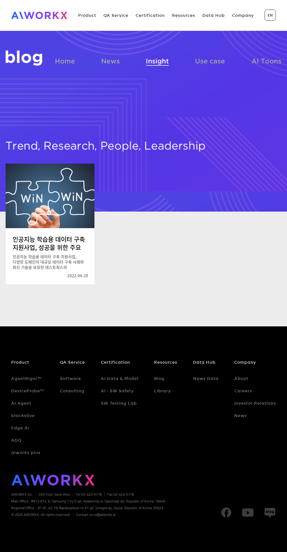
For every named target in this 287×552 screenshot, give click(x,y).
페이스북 (226, 512)
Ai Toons (266, 60)
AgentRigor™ (26, 378)
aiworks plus (25, 452)
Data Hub (204, 362)
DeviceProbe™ (27, 391)
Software (70, 378)
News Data (206, 378)
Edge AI (20, 428)
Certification (115, 362)
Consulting (72, 391)
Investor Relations (255, 403)
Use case (210, 60)
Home (65, 60)
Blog (159, 378)
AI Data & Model (119, 378)
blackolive (23, 415)
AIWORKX (39, 15)
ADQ (16, 440)
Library (162, 391)
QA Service (72, 362)
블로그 (24, 58)
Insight (157, 60)
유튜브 (248, 512)
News (111, 60)
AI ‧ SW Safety (117, 391)
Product (20, 362)
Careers (243, 391)
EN (270, 15)
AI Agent (21, 403)
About (241, 378)
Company (245, 362)
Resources (165, 362)
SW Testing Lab (119, 403)
